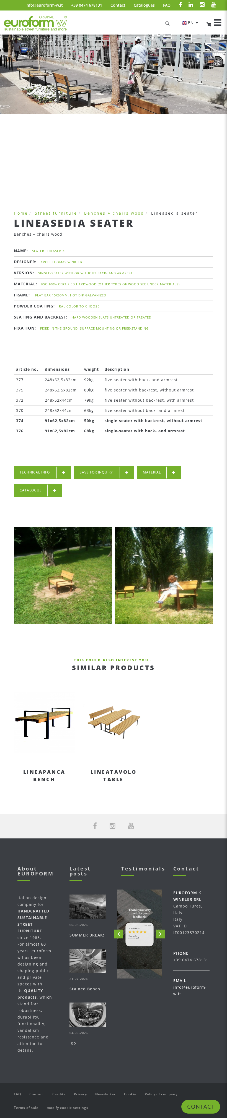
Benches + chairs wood (114, 213)
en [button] (191, 22)
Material (152, 472)
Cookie (130, 1094)
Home (21, 213)
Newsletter (105, 1094)
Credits (59, 1094)
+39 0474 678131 (86, 5)
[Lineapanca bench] (44, 722)
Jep (72, 1043)
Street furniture (56, 213)
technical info (35, 472)
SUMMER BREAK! (86, 935)
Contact (117, 5)
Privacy (80, 1094)
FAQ (167, 5)
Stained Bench (84, 988)
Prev (118, 934)
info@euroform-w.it (44, 5)
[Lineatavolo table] (113, 722)
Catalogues (144, 5)
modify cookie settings (67, 1107)
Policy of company (161, 1094)
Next (160, 934)
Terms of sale (26, 1107)
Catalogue (31, 490)
